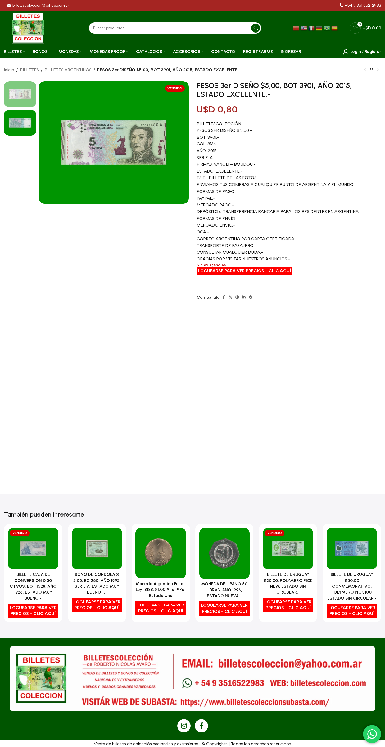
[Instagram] (184, 725)
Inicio (9, 69)
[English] (304, 27)
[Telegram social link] (250, 297)
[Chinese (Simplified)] (297, 27)
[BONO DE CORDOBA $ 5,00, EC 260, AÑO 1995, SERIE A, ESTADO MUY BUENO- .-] (97, 548)
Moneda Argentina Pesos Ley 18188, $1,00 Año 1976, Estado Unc (160, 589)
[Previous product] (365, 70)
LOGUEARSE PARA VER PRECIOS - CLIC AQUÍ (244, 270)
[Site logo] (28, 27)
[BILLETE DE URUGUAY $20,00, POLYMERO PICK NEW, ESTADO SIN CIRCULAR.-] (288, 548)
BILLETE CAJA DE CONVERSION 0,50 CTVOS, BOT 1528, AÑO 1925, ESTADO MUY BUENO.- (33, 586)
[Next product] (378, 70)
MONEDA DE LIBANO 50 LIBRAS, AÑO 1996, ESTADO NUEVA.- (224, 589)
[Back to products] (371, 70)
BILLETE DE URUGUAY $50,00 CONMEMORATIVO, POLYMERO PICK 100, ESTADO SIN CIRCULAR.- (352, 586)
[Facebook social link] (224, 297)
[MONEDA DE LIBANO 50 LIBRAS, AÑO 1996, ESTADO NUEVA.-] (224, 553)
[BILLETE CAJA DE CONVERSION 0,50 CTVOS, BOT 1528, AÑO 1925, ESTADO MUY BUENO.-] (33, 548)
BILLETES (29, 69)
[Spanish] (335, 27)
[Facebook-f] (201, 725)
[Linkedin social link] (244, 297)
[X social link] (230, 297)
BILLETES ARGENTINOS (68, 69)
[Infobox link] (360, 5)
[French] (312, 27)
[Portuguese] (327, 27)
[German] (320, 27)
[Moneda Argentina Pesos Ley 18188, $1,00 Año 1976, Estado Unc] (160, 553)
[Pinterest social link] (237, 297)
